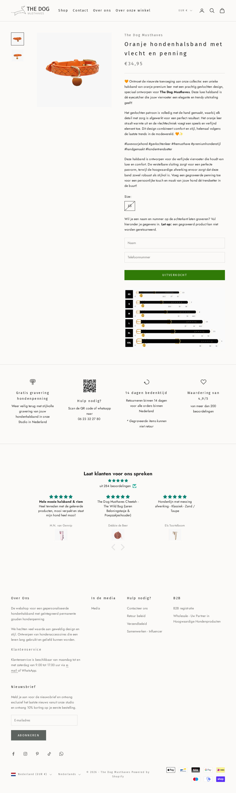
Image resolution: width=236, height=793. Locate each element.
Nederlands (67, 774)
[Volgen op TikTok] (49, 754)
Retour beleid (136, 616)
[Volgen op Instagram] (25, 754)
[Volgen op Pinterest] (37, 754)
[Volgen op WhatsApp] (61, 754)
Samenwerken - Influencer (144, 631)
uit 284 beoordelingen (115, 486)
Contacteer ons (137, 608)
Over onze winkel (133, 10)
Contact (80, 10)
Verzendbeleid (137, 623)
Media (95, 608)
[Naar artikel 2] (17, 55)
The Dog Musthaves (143, 35)
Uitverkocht (174, 275)
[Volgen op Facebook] (13, 754)
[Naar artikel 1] (17, 38)
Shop (63, 10)
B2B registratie (183, 608)
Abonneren (28, 735)
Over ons (102, 10)
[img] (118, 480)
